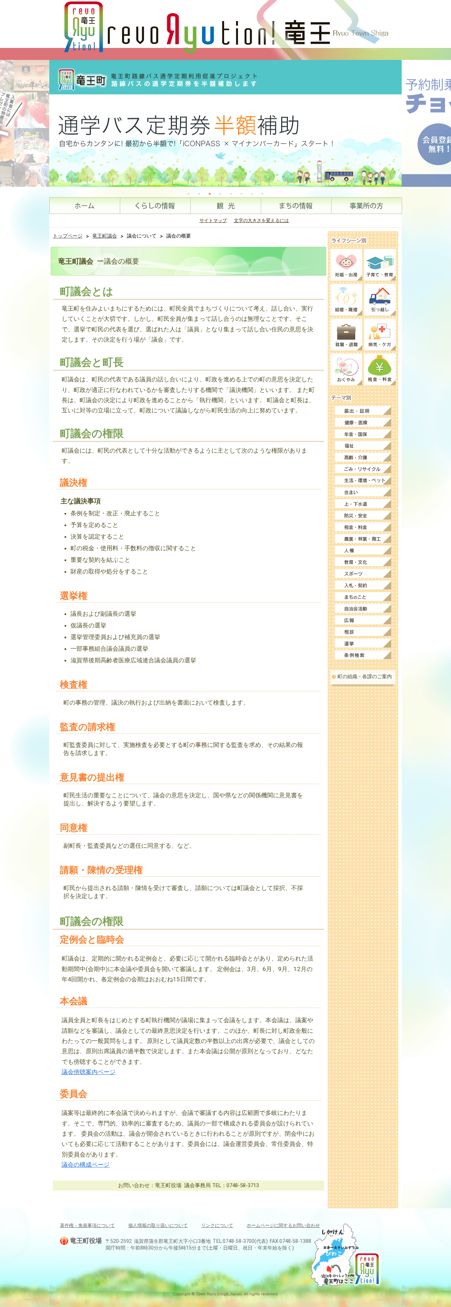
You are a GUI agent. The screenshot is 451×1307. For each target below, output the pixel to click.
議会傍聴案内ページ (89, 1071)
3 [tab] (209, 193)
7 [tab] (251, 193)
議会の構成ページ (86, 1164)
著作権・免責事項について (87, 1225)
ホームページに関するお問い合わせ (283, 1225)
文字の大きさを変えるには (261, 220)
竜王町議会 (104, 236)
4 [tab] (220, 193)
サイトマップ (213, 220)
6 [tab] (241, 193)
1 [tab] (188, 193)
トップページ (67, 236)
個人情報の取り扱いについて (158, 1225)
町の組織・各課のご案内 (365, 676)
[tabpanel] (225, 123)
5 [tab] (230, 193)
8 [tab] (262, 193)
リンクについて (217, 1225)
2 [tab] (199, 193)
